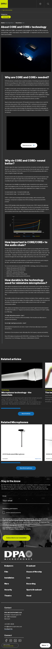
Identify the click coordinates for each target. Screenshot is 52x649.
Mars (6, 584)
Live (28, 578)
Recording (30, 584)
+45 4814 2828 (9, 624)
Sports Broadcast (34, 590)
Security (8, 590)
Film (6, 572)
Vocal (28, 596)
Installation (9, 578)
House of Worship (34, 572)
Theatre (7, 596)
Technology (6, 17)
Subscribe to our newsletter (16, 538)
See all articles (26, 413)
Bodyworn (8, 566)
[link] (29, 145)
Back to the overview (7, 10)
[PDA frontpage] (4, 4)
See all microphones (26, 468)
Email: (5, 496)
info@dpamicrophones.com (13, 626)
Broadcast (30, 566)
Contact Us (8, 629)
